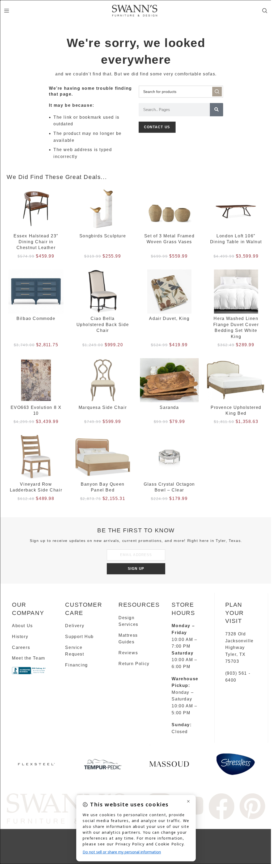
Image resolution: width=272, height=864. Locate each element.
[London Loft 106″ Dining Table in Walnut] (236, 209)
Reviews (128, 653)
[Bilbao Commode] (36, 292)
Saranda (169, 407)
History (20, 636)
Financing (76, 665)
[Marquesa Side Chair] (102, 380)
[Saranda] (169, 380)
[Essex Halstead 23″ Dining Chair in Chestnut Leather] (36, 209)
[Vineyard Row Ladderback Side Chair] (36, 457)
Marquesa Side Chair (103, 407)
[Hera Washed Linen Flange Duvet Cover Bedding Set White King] (236, 292)
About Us (22, 625)
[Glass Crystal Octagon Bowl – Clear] (169, 457)
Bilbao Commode (35, 318)
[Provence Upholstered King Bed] (236, 380)
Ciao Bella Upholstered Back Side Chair (102, 324)
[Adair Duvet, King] (169, 292)
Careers (21, 647)
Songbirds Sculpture (102, 236)
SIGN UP (136, 569)
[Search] (265, 10)
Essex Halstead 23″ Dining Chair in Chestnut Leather (36, 242)
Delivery (74, 625)
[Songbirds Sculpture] (102, 209)
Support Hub (79, 636)
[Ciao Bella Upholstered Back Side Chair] (102, 292)
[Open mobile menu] (6, 10)
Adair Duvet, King (169, 318)
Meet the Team (28, 658)
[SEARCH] (217, 91)
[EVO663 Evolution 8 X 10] (36, 380)
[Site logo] (134, 10)
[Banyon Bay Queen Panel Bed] (102, 457)
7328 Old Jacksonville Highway (239, 641)
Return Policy (134, 663)
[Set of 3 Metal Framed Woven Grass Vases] (169, 209)
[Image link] (66, 808)
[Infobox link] (36, 766)
